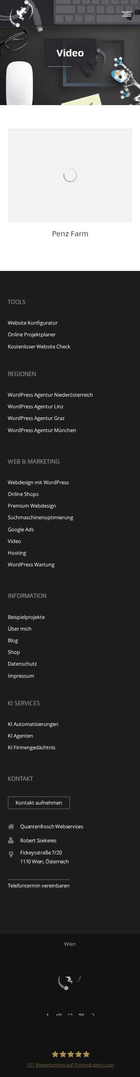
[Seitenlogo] (21, 13)
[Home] (70, 976)
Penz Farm (70, 233)
